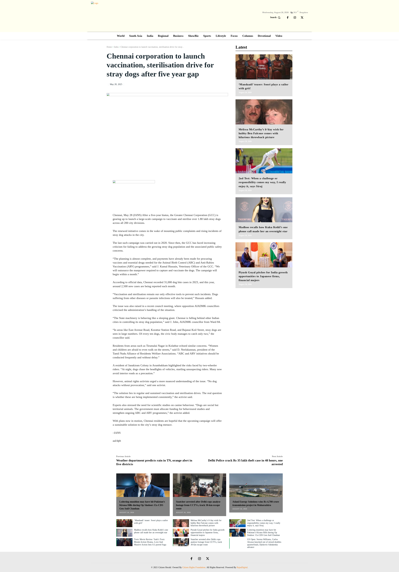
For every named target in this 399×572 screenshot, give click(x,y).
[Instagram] (295, 18)
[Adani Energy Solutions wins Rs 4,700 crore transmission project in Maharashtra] (256, 485)
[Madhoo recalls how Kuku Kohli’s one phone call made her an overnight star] (264, 209)
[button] (276, 17)
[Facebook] (288, 18)
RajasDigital (242, 567)
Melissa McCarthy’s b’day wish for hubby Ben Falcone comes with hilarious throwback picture (261, 133)
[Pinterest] (218, 84)
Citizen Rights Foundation (193, 567)
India (116, 47)
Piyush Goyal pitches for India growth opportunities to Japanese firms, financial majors (263, 276)
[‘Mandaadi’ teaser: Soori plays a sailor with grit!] (264, 66)
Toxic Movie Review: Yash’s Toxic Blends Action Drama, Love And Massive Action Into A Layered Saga (150, 542)
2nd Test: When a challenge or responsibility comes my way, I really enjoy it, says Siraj (262, 182)
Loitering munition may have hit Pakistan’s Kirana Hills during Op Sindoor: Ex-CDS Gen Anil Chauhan (142, 505)
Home (109, 47)
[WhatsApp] (225, 84)
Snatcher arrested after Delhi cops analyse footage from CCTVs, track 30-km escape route (198, 505)
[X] (302, 18)
